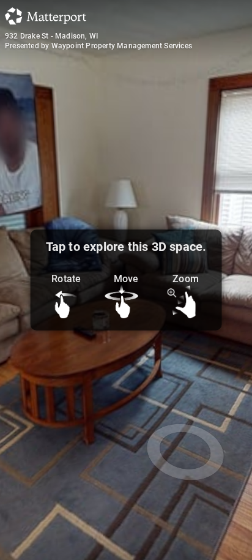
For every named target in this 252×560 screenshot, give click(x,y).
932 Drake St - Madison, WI (51, 36)
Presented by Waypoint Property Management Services (98, 46)
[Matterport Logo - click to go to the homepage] (45, 16)
